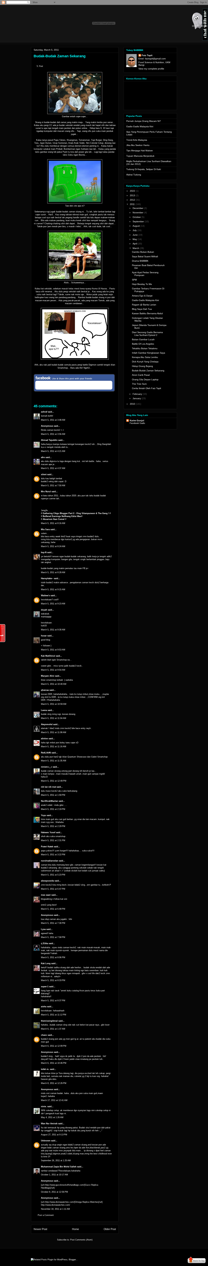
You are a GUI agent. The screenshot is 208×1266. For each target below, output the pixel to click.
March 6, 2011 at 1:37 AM (53, 1029)
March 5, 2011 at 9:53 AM (53, 649)
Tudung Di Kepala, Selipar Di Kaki (143, 169)
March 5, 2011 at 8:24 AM (53, 546)
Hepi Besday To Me (142, 284)
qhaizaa (45, 690)
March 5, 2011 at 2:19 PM (53, 809)
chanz (44, 1035)
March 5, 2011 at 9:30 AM (53, 629)
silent (43, 474)
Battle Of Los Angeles (143, 344)
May (135, 239)
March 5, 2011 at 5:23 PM (53, 875)
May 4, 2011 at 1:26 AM (52, 1117)
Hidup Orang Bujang (142, 366)
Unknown (45, 1140)
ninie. (44, 1106)
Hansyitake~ (47, 578)
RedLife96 (46, 752)
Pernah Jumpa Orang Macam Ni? (143, 121)
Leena (44, 710)
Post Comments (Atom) (81, 1239)
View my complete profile (151, 68)
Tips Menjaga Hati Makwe (139, 150)
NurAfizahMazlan (49, 801)
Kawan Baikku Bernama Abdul (147, 313)
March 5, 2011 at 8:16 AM (53, 523)
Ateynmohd (46, 724)
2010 (132, 404)
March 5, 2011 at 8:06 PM (53, 957)
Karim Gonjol (137, 420)
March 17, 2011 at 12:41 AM (54, 1100)
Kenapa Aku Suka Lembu (145, 357)
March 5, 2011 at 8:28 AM (53, 572)
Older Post (110, 1229)
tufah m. (45, 1069)
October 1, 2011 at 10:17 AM (54, 1174)
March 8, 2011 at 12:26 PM (53, 1083)
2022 (132, 191)
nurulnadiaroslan (49, 861)
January (137, 398)
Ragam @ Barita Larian (144, 304)
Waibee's (45, 595)
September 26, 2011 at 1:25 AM (56, 1160)
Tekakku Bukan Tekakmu (144, 348)
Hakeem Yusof (48, 832)
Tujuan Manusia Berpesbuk (140, 156)
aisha (43, 1006)
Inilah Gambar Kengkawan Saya (148, 352)
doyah (44, 610)
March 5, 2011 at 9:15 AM (53, 589)
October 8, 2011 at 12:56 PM (54, 1192)
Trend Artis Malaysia (136, 140)
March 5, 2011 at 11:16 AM (53, 746)
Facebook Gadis (137, 423)
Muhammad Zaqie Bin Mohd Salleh (58, 1166)
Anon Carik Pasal (141, 375)
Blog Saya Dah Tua (142, 309)
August (136, 226)
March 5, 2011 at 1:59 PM (53, 795)
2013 (132, 195)
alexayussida (47, 881)
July (135, 230)
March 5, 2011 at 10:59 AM (53, 704)
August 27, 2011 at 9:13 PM (54, 1134)
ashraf (44, 412)
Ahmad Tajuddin (49, 440)
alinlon (44, 738)
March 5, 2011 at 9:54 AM (53, 670)
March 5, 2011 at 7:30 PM (53, 923)
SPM (134, 279)
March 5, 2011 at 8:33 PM (53, 980)
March (136, 248)
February (137, 394)
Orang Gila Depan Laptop (145, 379)
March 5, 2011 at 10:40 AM (53, 684)
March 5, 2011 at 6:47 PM (53, 889)
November (138, 212)
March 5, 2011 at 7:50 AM (53, 485)
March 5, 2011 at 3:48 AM (53, 420)
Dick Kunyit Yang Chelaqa (145, 361)
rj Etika (44, 943)
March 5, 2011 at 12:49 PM (53, 781)
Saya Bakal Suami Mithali (145, 256)
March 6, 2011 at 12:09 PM (53, 1046)
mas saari (46, 895)
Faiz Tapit (147, 55)
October (137, 217)
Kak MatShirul (48, 656)
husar (44, 635)
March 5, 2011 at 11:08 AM (53, 732)
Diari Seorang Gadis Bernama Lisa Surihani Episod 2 (147, 333)
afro (43, 457)
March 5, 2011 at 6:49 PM (53, 909)
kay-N (43, 552)
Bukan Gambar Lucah (143, 339)
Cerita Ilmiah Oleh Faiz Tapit (146, 388)
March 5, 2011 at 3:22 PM (53, 854)
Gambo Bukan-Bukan (143, 252)
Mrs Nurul (46, 491)
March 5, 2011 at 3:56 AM (53, 434)
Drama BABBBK (140, 261)
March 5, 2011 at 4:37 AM (53, 468)
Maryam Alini (47, 676)
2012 (132, 200)
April (135, 243)
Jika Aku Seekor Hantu (138, 145)
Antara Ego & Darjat (142, 295)
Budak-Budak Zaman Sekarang (59, 56)
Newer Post (40, 1229)
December (138, 208)
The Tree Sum (139, 384)
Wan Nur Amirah (49, 1123)
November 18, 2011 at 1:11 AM (55, 1209)
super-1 (44, 986)
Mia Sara (45, 529)
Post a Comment (46, 1215)
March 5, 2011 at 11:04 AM (53, 718)
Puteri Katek (47, 846)
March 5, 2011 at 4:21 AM (53, 451)
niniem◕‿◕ (46, 767)
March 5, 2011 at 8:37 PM (53, 1000)
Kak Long (46, 963)
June (135, 235)
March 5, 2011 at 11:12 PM (53, 1014)
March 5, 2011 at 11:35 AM (53, 760)
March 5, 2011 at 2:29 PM (53, 826)
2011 (132, 204)
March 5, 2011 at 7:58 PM (53, 937)
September (138, 221)
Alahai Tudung (133, 174)
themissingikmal (49, 1021)
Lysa (43, 929)
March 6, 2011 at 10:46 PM (53, 1063)
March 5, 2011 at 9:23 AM (53, 603)
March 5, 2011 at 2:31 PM (53, 840)
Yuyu (43, 815)
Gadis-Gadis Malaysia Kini (139, 126)
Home (75, 1229)
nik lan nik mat (48, 787)
